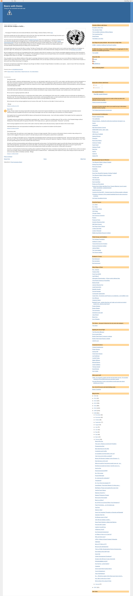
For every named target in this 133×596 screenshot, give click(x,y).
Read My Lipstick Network (100, 94)
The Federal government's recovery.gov (102, 110)
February (97, 439)
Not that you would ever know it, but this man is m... (107, 465)
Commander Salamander (98, 293)
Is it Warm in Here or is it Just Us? (103, 534)
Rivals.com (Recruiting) (98, 184)
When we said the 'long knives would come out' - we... (108, 463)
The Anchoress (96, 310)
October (97, 419)
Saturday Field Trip (99, 514)
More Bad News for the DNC (102, 448)
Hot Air (94, 123)
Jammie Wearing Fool (97, 285)
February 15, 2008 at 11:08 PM (13, 128)
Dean (8, 109)
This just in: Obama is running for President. (106, 443)
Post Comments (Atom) (16, 162)
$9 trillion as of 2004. (76, 49)
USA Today (95, 211)
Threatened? (98, 480)
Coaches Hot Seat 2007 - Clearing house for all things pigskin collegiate (110, 192)
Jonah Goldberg (96, 364)
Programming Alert (99, 446)
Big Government (96, 263)
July (96, 427)
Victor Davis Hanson (97, 353)
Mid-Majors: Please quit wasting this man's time (106, 487)
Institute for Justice (96, 241)
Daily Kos (94, 149)
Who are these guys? (100, 536)
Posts (95, 85)
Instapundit (95, 125)
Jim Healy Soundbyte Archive (99, 198)
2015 (95, 395)
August (97, 424)
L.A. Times (95, 204)
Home (45, 159)
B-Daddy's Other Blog (97, 27)
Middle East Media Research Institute (101, 233)
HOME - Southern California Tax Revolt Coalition (104, 45)
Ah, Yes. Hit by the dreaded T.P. (102, 483)
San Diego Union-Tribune (98, 226)
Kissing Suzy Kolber (97, 164)
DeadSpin (94, 168)
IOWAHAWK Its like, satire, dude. (100, 129)
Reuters (94, 217)
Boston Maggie (96, 308)
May (96, 432)
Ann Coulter (95, 371)
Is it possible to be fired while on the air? (105, 453)
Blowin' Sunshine (96, 389)
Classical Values (96, 300)
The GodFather (96, 118)
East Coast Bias (96, 181)
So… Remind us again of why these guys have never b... (109, 576)
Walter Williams (96, 360)
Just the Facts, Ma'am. (100, 490)
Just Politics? (95, 276)
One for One (98, 468)
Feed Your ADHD (96, 274)
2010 (95, 408)
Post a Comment (8, 156)
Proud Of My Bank (99, 475)
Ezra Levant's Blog (97, 334)
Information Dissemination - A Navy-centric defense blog (106, 278)
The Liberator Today (97, 29)
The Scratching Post (97, 34)
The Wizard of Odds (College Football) (101, 162)
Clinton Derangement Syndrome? (103, 556)
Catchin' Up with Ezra (100, 527)
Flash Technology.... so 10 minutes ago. (104, 505)
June (96, 429)
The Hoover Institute (97, 252)
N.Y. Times (95, 206)
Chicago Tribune (96, 213)
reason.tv (94, 153)
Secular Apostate (96, 291)
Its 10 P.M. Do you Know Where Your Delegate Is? (107, 502)
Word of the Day (99, 441)
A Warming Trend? (99, 529)
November (98, 417)
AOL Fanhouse (96, 179)
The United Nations (34, 71)
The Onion (95, 325)
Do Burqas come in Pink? (101, 517)
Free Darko (95, 171)
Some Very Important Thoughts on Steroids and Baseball (109, 512)
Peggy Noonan (96, 349)
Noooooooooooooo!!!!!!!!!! (101, 470)
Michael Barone (96, 362)
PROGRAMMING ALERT (101, 561)
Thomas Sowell (96, 366)
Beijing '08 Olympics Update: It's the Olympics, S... (107, 458)
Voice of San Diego (97, 209)
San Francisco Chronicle (98, 215)
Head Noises (95, 36)
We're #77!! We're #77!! (100, 544)
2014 (95, 398)
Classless (97, 566)
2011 (95, 405)
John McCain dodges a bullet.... (14, 26)
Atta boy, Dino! (98, 510)
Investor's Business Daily (98, 222)
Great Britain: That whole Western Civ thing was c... (107, 485)
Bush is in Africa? (99, 500)
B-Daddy (95, 59)
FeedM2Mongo (96, 63)
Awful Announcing (96, 190)
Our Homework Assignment (102, 532)
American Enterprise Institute (99, 246)
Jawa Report (95, 314)
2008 (95, 413)
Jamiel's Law (95, 340)
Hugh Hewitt (95, 145)
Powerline (94, 138)
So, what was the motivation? (102, 478)
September (98, 422)
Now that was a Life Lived (101, 461)
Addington (97, 541)
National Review (96, 136)
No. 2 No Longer (99, 473)
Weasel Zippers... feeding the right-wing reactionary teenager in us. (108, 121)
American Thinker (96, 142)
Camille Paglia (96, 358)
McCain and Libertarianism (101, 546)
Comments (97, 87)
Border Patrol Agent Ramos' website (101, 338)
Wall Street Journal (97, 224)
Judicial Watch (95, 248)
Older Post (83, 159)
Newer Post (7, 159)
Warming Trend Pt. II (100, 492)
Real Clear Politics (97, 140)
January (97, 584)
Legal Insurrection (96, 287)
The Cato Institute (96, 250)
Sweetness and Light (97, 312)
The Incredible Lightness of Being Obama (102, 32)
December (98, 415)
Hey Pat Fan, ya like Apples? (102, 563)
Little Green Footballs (97, 134)
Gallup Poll (95, 155)
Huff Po (94, 151)
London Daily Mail (96, 228)
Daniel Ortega (18, 71)
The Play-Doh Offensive (98, 332)
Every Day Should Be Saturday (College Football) (104, 173)
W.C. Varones (95, 269)
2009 (95, 410)
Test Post (97, 507)
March (97, 437)
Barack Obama (10, 71)
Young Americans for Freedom (99, 243)
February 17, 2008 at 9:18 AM (12, 153)
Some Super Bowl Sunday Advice (103, 568)
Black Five (95, 317)
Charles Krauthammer (97, 347)
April (96, 434)
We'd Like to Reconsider (101, 497)
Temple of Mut (95, 271)
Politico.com (95, 132)
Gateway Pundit (96, 147)
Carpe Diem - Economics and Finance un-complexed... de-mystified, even (110, 295)
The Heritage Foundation (98, 239)
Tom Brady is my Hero (97, 38)
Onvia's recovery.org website (99, 102)
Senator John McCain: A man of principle (105, 559)
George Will (95, 351)
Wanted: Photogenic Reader (102, 495)
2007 (95, 587)
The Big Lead (95, 177)
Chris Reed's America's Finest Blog (101, 280)
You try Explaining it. (100, 571)
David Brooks (95, 369)
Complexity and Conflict (101, 451)
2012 (95, 403)
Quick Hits (97, 554)
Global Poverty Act (33, 39)
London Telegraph (96, 230)
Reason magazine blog (98, 116)
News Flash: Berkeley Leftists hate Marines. (106, 522)
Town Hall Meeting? (100, 573)
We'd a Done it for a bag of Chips (103, 581)
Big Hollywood (96, 258)
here (52, 32)
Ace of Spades (96, 319)
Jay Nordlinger (96, 356)
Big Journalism (96, 261)
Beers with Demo (13, 6)
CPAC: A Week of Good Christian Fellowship (106, 539)
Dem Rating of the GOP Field (102, 551)
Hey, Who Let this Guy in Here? (102, 578)
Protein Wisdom (96, 306)
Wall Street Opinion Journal (99, 127)
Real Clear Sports (96, 166)
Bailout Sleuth (95, 282)
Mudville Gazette (96, 289)
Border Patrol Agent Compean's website (102, 336)
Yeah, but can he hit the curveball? (103, 456)
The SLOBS (95, 52)
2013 (95, 400)
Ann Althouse (95, 298)
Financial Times (96, 219)
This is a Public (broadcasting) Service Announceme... (108, 549)
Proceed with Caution (100, 524)
